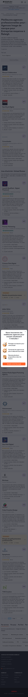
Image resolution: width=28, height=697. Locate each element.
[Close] (25, 331)
